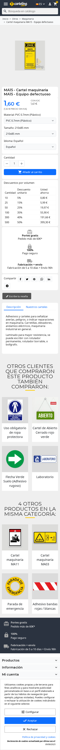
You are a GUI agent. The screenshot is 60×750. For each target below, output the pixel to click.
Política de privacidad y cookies (39, 736)
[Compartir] (20, 279)
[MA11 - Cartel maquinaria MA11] (15, 537)
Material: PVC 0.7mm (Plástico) (22, 114)
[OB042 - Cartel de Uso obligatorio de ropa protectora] (15, 410)
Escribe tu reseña (18, 296)
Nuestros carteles (36, 307)
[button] (50, 4)
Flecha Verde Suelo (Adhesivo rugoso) (15, 481)
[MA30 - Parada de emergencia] (15, 586)
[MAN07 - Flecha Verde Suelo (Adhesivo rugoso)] (15, 459)
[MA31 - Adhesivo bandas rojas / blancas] (45, 586)
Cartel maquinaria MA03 (45, 559)
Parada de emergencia (15, 606)
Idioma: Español (13, 141)
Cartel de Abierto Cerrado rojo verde (45, 432)
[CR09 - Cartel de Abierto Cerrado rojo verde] (45, 410)
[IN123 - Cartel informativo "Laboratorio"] (45, 459)
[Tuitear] (27, 279)
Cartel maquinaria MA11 (15, 559)
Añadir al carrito (30, 172)
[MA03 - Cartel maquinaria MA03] (45, 537)
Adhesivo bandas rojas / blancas (45, 606)
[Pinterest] (34, 279)
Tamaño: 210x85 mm (16, 127)
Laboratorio (45, 477)
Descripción (13, 307)
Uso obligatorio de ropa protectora (15, 432)
